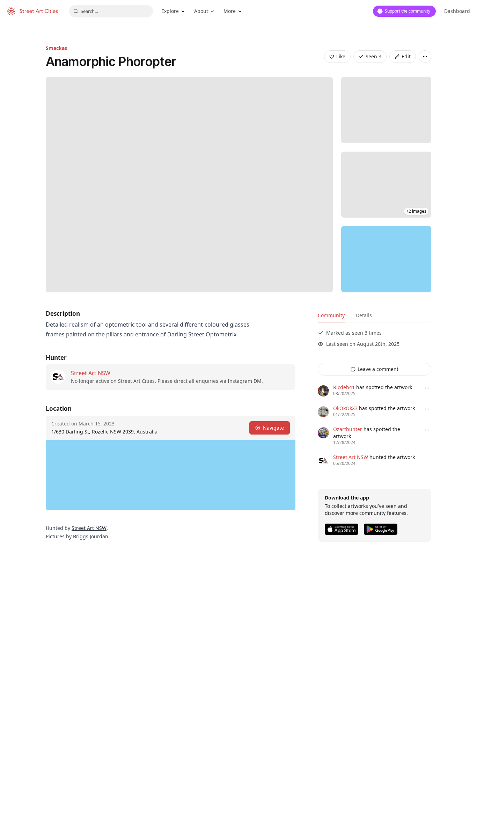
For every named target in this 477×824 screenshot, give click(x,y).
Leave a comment (378, 369)
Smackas (56, 48)
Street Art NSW (90, 373)
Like (340, 56)
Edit (406, 56)
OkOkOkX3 (345, 408)
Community (331, 315)
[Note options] (427, 388)
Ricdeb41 (344, 387)
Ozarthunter (347, 429)
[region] (386, 259)
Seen (373, 56)
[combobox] (111, 11)
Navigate (273, 427)
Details (364, 315)
